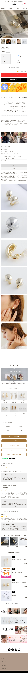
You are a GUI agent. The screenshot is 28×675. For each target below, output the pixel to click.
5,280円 (22, 402)
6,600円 (5, 415)
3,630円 (14, 402)
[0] (23, 4)
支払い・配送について (13, 445)
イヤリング (5, 400)
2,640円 (5, 402)
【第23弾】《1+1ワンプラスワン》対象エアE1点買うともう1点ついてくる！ (19, 572)
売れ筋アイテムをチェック (13, 603)
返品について (13, 450)
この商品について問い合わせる (13, 454)
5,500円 (22, 415)
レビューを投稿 (13, 440)
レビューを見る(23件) (13, 436)
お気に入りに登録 (14, 67)
